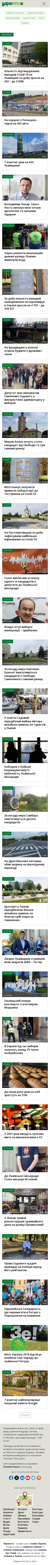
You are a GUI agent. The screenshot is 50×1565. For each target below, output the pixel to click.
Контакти (23, 1521)
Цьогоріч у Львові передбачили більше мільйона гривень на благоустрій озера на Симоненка (18, 913)
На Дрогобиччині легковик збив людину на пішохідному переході (24, 864)
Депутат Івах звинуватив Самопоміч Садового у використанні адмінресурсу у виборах (24, 398)
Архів (6, 1528)
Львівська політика (15, 12)
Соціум (36, 1518)
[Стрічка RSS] (39, 1478)
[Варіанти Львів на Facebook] (11, 1478)
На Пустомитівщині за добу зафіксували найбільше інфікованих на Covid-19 (23, 536)
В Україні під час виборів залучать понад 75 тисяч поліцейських (21, 1049)
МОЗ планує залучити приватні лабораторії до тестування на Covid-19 (21, 490)
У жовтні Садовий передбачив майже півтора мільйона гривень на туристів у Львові (25, 723)
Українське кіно (13, 18)
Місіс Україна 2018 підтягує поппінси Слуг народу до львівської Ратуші (23, 1358)
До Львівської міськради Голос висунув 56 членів (21, 1177)
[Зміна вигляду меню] (44, 3)
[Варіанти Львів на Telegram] (33, 1478)
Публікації (9, 1509)
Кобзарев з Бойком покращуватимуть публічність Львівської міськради (20, 772)
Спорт (35, 1521)
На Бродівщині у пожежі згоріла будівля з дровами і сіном (23, 351)
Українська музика (35, 12)
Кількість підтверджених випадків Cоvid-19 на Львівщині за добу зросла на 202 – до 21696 (24, 76)
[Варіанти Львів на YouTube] (28, 1478)
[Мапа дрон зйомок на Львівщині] (25, 1500)
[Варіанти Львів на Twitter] (16, 1478)
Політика (23, 1524)
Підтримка (24, 1518)
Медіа (6, 1521)
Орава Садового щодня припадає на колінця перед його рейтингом (23, 1267)
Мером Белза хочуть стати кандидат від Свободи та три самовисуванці (24, 445)
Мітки (6, 1524)
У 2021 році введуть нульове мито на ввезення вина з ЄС (24, 1135)
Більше (25, 1414)
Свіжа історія (29, 18)
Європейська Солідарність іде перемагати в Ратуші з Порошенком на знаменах (22, 1312)
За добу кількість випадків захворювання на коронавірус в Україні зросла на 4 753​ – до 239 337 (24, 304)
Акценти (8, 1512)
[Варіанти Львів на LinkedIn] (22, 1478)
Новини (25, 23)
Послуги (22, 1509)
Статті (41, 18)
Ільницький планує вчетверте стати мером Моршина (21, 1004)
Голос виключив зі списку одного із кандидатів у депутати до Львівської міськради (21, 583)
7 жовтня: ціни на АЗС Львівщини (19, 163)
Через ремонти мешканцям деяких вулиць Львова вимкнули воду (23, 256)
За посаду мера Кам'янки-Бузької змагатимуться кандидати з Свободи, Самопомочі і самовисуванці (23, 674)
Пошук (7, 1531)
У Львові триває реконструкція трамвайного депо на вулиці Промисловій (23, 1221)
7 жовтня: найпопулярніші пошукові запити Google (22, 1401)
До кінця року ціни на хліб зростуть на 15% (22, 1093)
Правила (22, 1528)
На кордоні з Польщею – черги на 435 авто (21, 121)
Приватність (25, 1531)
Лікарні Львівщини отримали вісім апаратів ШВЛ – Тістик (24, 960)
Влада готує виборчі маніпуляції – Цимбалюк (20, 628)
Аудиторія (9, 1534)
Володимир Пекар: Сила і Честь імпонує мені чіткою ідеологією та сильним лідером (22, 209)
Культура (37, 1512)
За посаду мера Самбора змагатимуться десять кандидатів (21, 819)
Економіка (37, 1515)
